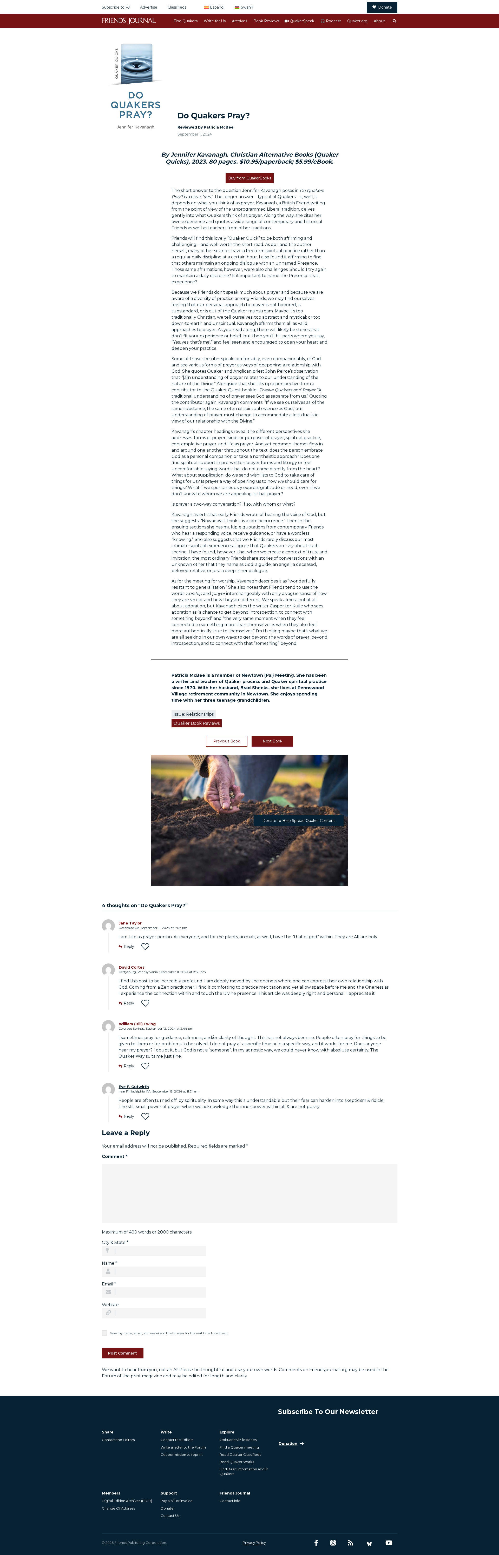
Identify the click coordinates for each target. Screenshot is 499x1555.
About (379, 21)
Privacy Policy (254, 1542)
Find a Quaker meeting (239, 1447)
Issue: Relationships (194, 714)
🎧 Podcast (330, 21)
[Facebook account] (316, 1543)
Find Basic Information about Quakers (244, 1471)
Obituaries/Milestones (238, 1440)
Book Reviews (266, 21)
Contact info (230, 1501)
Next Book (272, 741)
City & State (115, 1242)
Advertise (148, 7)
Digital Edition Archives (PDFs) (127, 1501)
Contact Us (170, 1515)
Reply (129, 946)
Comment (114, 1156)
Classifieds (177, 7)
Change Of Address (118, 1508)
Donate (385, 7)
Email (109, 1284)
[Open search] (394, 21)
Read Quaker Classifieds (240, 1454)
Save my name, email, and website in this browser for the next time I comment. (169, 1333)
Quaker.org (357, 21)
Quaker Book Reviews (197, 723)
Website (110, 1304)
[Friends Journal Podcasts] (333, 1543)
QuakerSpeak (302, 21)
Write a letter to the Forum (183, 1447)
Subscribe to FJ (116, 7)
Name (109, 1263)
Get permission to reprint (182, 1454)
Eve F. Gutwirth (134, 1086)
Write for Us (215, 21)
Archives (239, 21)
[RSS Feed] (350, 1543)
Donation (288, 1443)
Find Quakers (186, 21)
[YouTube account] (388, 1543)
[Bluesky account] (369, 1543)
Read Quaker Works (237, 1462)
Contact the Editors (118, 1440)
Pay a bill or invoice (177, 1501)
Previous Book (226, 741)
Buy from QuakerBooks (249, 178)
